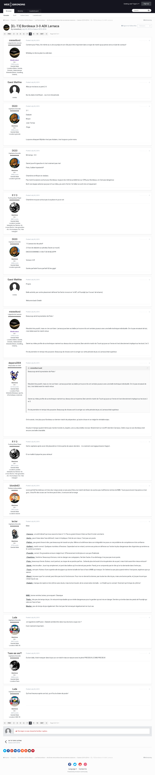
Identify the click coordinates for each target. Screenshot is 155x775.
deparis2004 (15, 363)
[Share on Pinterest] (32, 750)
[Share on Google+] (11, 750)
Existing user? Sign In (131, 4)
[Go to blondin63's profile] (15, 498)
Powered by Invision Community (77, 772)
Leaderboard (37, 15)
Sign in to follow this (129, 26)
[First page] (4, 33)
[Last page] (46, 33)
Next (42, 34)
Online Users (24, 15)
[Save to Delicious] (18, 750)
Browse (8, 11)
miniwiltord (17, 29)
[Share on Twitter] (4, 750)
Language (72, 769)
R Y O (14, 195)
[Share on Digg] (15, 750)
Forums (6, 15)
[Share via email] (29, 750)
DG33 (14, 106)
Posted (32, 40)
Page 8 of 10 (54, 34)
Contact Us (83, 769)
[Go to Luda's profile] (15, 630)
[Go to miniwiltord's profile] (6, 27)
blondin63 (15, 485)
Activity (20, 11)
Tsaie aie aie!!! (15, 653)
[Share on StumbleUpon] (25, 750)
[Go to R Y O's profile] (15, 208)
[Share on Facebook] (8, 750)
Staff (14, 15)
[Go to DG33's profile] (15, 118)
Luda (14, 617)
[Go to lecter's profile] (15, 534)
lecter (15, 521)
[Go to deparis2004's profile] (15, 375)
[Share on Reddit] (22, 750)
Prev (9, 34)
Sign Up (146, 4)
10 (37, 34)
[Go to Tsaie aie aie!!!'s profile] (15, 666)
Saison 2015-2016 (39, 29)
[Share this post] (149, 40)
